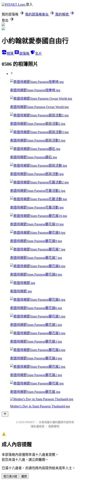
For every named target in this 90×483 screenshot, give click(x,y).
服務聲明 (53, 426)
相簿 (10, 53)
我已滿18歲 (10, 476)
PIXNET (30, 422)
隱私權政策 (37, 426)
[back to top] (5, 414)
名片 (38, 53)
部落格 (24, 53)
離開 (24, 476)
